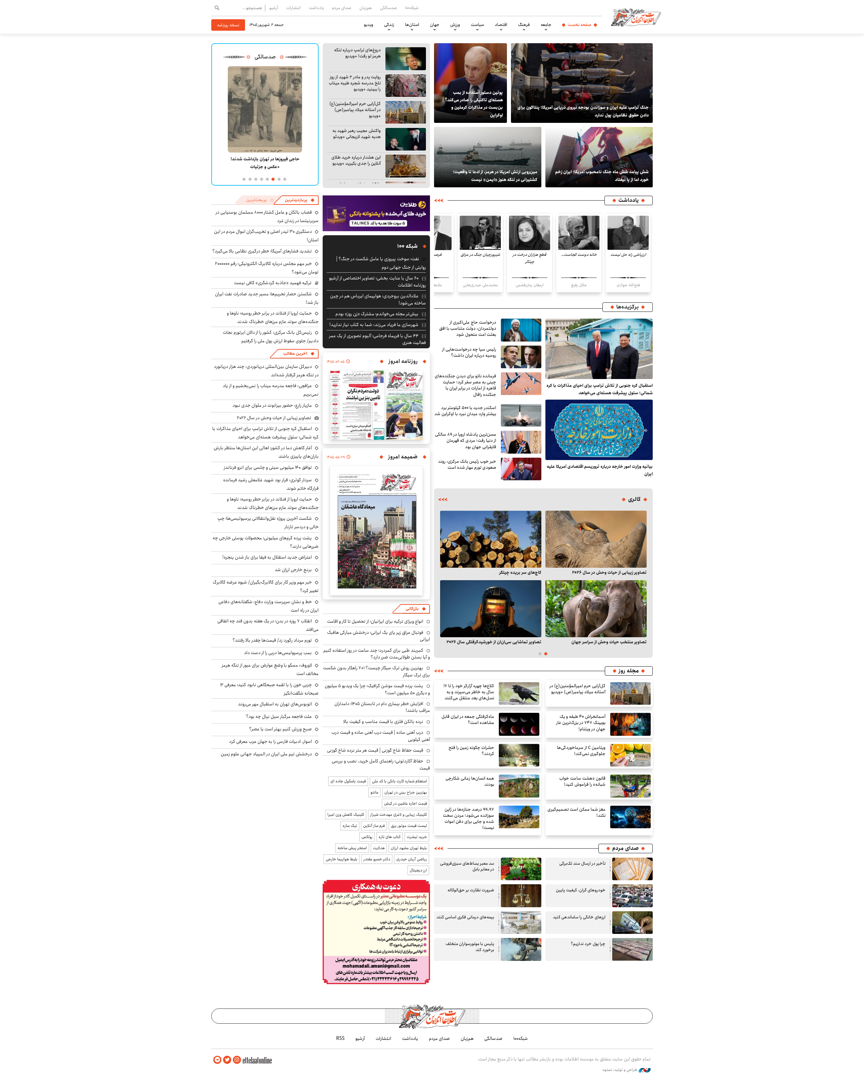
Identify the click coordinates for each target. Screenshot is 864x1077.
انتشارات (293, 7)
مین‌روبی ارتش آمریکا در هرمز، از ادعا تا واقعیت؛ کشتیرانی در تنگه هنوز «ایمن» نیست (495, 175)
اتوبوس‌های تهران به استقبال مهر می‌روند (275, 704)
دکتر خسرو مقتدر (376, 859)
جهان (434, 24)
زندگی (389, 24)
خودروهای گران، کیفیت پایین (580, 890)
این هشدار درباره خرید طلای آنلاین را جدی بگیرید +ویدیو (356, 160)
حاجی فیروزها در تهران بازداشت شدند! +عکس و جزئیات (265, 163)
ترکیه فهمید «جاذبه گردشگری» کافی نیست (273, 283)
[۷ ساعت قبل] (405, 58)
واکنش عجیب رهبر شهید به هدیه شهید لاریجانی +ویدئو (356, 133)
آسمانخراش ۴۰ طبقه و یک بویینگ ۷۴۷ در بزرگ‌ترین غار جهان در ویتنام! (580, 722)
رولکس (367, 837)
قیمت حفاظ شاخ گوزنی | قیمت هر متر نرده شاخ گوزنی (375, 750)
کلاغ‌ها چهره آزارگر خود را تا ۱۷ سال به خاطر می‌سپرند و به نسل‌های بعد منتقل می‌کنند (468, 692)
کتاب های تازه (390, 837)
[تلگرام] (217, 1060)
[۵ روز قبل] (521, 949)
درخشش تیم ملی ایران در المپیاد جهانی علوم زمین (266, 754)
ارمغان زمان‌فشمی (530, 285)
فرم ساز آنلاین (374, 826)
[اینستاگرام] (237, 1060)
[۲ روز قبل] (405, 166)
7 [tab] (249, 179)
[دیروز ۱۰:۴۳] (630, 786)
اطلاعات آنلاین (636, 17)
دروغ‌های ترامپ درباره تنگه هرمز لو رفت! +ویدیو (357, 53)
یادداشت (316, 7)
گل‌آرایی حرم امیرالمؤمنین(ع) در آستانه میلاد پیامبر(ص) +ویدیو (355, 109)
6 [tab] (255, 179)
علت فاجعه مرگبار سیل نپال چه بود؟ (279, 716)
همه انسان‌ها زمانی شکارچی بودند (470, 781)
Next (445, 578)
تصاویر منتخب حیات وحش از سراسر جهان (609, 642)
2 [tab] (278, 179)
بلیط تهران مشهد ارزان (409, 848)
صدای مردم (341, 7)
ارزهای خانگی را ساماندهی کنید (579, 917)
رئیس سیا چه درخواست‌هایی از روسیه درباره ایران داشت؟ (469, 352)
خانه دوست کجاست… (579, 254)
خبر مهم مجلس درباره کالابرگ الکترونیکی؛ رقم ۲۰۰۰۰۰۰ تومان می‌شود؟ (267, 268)
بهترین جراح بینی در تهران (405, 792)
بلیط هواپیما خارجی (341, 859)
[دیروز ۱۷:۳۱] (630, 755)
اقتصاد (501, 24)
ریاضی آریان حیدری (411, 859)
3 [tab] (272, 179)
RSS (340, 1038)
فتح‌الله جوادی (628, 285)
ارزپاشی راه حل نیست (628, 254)
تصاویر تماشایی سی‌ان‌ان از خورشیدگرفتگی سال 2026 (494, 642)
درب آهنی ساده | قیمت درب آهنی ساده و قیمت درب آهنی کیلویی (380, 736)
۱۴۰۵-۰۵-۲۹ (336, 457)
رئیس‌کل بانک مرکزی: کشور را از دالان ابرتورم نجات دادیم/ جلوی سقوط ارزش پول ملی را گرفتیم (271, 337)
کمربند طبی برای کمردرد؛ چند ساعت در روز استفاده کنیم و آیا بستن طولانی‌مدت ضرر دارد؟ (376, 654)
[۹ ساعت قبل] (521, 442)
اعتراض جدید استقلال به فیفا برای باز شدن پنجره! (267, 557)
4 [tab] (267, 179)
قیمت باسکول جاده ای (348, 781)
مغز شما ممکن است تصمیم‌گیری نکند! (576, 812)
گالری (634, 499)
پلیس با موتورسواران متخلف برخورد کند (470, 947)
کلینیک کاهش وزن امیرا (345, 814)
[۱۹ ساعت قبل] (630, 724)
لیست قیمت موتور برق (409, 826)
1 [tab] (284, 179)
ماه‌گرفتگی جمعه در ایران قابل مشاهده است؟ (467, 719)
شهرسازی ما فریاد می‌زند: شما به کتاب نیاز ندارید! (373, 324)
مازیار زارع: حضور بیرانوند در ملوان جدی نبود (272, 405)
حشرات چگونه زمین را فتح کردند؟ (471, 750)
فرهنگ (524, 24)
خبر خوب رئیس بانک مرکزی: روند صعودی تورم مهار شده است (467, 464)
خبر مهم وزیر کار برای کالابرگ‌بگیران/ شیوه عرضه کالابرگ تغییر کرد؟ (266, 586)
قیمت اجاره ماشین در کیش (405, 803)
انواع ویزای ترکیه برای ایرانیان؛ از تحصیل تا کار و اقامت (375, 621)
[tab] (300, 200)
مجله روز (629, 671)
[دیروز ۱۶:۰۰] (519, 755)
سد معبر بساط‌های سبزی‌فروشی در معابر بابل (467, 866)
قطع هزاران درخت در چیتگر (529, 258)
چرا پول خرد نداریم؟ (588, 944)
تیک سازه (350, 826)
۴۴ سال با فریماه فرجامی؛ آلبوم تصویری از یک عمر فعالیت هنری (377, 339)
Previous (642, 578)
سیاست (477, 24)
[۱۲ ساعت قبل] (628, 233)
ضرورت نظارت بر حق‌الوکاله (471, 890)
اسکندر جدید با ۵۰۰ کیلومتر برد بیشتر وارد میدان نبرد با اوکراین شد (465, 411)
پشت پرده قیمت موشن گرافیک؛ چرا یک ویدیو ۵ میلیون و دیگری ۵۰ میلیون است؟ (377, 689)
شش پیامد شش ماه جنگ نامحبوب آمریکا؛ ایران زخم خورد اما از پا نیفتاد (602, 175)
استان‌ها (412, 24)
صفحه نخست (579, 24)
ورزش (455, 24)
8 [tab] (243, 179)
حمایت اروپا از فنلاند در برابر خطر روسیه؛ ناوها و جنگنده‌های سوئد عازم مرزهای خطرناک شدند (273, 317)
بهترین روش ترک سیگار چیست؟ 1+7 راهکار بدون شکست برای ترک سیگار (376, 671)
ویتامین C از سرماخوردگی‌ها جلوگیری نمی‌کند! (581, 750)
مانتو (374, 792)
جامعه (546, 24)
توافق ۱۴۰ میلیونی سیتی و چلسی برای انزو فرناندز (268, 467)
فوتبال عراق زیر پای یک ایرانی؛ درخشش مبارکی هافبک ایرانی (378, 636)
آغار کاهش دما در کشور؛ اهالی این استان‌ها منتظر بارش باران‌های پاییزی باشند (266, 452)
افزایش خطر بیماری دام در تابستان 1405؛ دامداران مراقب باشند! (382, 707)
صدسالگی (388, 7)
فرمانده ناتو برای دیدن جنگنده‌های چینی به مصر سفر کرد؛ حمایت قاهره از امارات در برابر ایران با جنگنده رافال (465, 385)
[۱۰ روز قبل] (490, 608)
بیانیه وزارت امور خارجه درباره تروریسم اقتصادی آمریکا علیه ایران (600, 470)
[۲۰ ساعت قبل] (582, 83)
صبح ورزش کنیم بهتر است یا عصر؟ (280, 729)
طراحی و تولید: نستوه (620, 1070)
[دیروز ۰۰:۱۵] (487, 157)
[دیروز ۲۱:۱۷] (405, 139)
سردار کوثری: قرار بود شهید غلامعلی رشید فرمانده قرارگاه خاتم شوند (271, 484)
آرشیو (273, 7)
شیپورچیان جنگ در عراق (480, 254)
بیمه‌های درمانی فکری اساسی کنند (465, 917)
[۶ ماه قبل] (265, 109)
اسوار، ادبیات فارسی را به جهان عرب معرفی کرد (270, 741)
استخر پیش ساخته (352, 848)
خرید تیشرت (417, 837)
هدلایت (379, 848)
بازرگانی (412, 608)
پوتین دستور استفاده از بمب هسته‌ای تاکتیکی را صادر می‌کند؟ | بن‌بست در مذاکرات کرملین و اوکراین (472, 103)
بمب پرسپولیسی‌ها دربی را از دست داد (278, 652)
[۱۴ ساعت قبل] (521, 357)
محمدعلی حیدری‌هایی (480, 285)
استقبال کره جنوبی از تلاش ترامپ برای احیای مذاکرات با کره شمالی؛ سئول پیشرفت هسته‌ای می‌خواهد (599, 389)
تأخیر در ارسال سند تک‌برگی (581, 863)
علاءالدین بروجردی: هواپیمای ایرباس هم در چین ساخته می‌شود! (378, 299)
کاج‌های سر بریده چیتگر (520, 572)
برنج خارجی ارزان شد (293, 569)
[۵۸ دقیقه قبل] (596, 539)
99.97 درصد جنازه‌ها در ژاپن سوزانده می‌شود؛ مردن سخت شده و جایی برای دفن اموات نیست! (468, 819)
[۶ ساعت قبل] (599, 430)
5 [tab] (261, 179)
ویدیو (368, 24)
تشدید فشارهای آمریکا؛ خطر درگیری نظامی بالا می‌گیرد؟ (262, 251)
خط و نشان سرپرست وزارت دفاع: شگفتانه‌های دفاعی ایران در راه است (268, 606)
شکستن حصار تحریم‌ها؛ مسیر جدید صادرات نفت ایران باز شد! (267, 298)
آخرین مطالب (295, 353)
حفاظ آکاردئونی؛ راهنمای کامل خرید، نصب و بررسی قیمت (381, 764)
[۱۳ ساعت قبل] (519, 693)
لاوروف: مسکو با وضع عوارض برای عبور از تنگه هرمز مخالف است (270, 669)
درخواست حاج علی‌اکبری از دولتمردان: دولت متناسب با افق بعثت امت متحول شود (467, 328)
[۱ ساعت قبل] (599, 349)
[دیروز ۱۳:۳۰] (599, 157)
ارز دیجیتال (418, 870)
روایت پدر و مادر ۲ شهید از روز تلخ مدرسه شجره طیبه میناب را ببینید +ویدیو (355, 83)
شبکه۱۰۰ (411, 7)
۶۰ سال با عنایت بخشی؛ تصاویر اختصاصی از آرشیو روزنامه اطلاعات (377, 281)
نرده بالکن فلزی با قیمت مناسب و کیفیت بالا (383, 721)
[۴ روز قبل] (596, 608)
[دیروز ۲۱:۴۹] (519, 724)
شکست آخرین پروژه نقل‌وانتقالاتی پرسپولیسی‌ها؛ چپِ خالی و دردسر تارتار (268, 523)
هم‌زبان (365, 7)
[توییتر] (227, 1060)
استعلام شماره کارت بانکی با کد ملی (399, 781)
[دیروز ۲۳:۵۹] (521, 469)
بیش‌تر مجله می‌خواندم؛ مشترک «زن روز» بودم (376, 314)
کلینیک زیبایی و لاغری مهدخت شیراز (398, 814)
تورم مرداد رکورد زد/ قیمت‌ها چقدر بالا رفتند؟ (272, 640)
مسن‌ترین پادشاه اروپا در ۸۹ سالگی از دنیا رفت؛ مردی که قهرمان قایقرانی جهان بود (465, 440)
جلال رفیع (579, 285)
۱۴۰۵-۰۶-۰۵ (336, 362)
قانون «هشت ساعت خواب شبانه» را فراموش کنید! (582, 781)
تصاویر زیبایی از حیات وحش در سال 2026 (609, 572)
